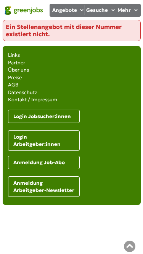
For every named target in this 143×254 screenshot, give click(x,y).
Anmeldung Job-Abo (39, 162)
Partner (16, 62)
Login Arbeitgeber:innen (37, 141)
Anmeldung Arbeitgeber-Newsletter (43, 187)
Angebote (64, 10)
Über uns (18, 70)
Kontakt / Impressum (32, 99)
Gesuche (97, 10)
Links (14, 55)
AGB (13, 84)
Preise (15, 77)
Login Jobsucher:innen (42, 116)
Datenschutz (22, 92)
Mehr (124, 10)
